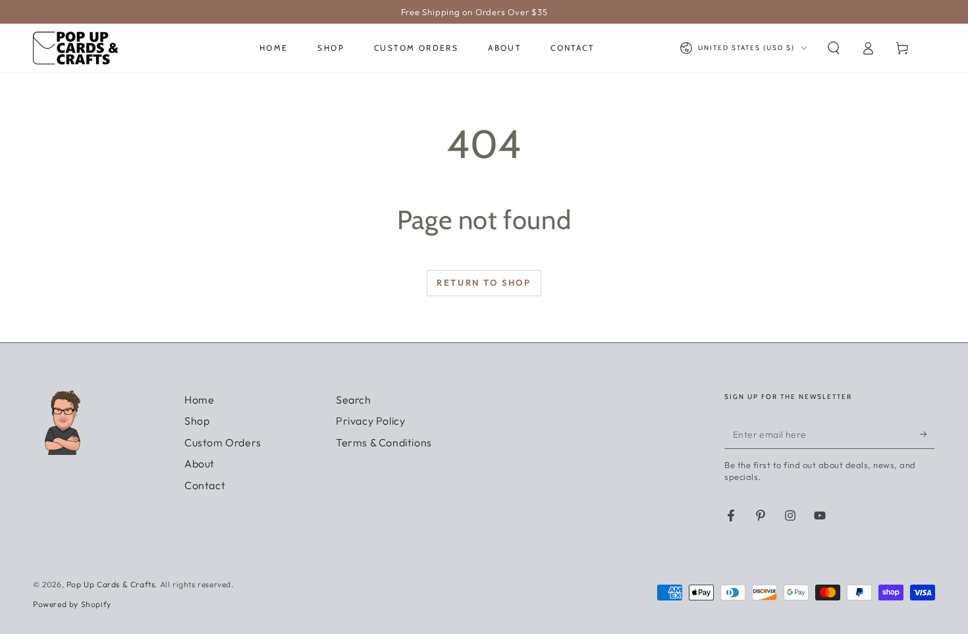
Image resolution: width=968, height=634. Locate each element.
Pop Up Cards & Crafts (111, 584)
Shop (196, 420)
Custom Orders (222, 442)
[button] (834, 48)
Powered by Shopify (72, 604)
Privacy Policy (370, 420)
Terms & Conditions (384, 442)
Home (199, 399)
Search (353, 399)
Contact (204, 485)
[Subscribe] (927, 433)
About (199, 463)
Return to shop (484, 282)
